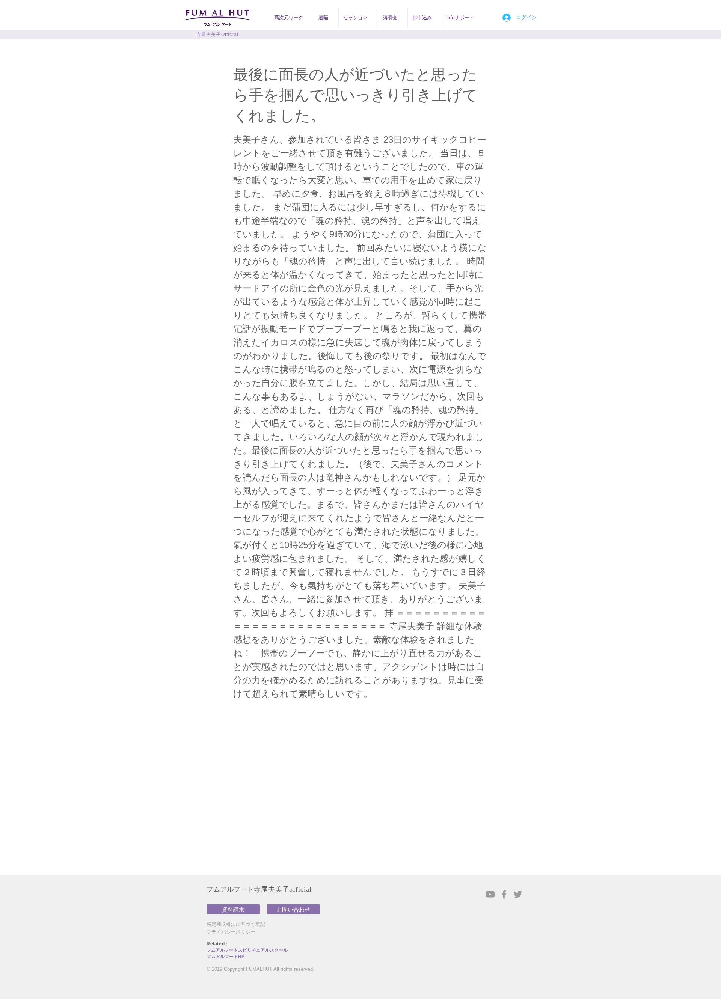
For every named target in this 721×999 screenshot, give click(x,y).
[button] (292, 18)
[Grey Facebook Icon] (504, 894)
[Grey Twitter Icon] (517, 894)
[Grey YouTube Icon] (490, 894)
